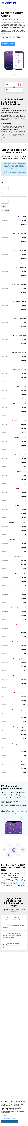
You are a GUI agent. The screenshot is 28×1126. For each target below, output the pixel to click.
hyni (18, 172)
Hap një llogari (12, 37)
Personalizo (4, 1115)
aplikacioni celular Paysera (11, 813)
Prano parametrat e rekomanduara (9, 1122)
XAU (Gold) (18, 882)
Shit (2, 182)
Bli (1, 195)
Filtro (3, 206)
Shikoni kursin (7, 44)
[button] (14, 919)
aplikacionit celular (7, 796)
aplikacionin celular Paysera (8, 33)
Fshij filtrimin (5, 210)
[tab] (14, 919)
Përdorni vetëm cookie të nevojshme (9, 1118)
